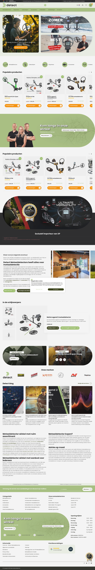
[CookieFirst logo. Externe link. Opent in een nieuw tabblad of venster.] (31, 279)
